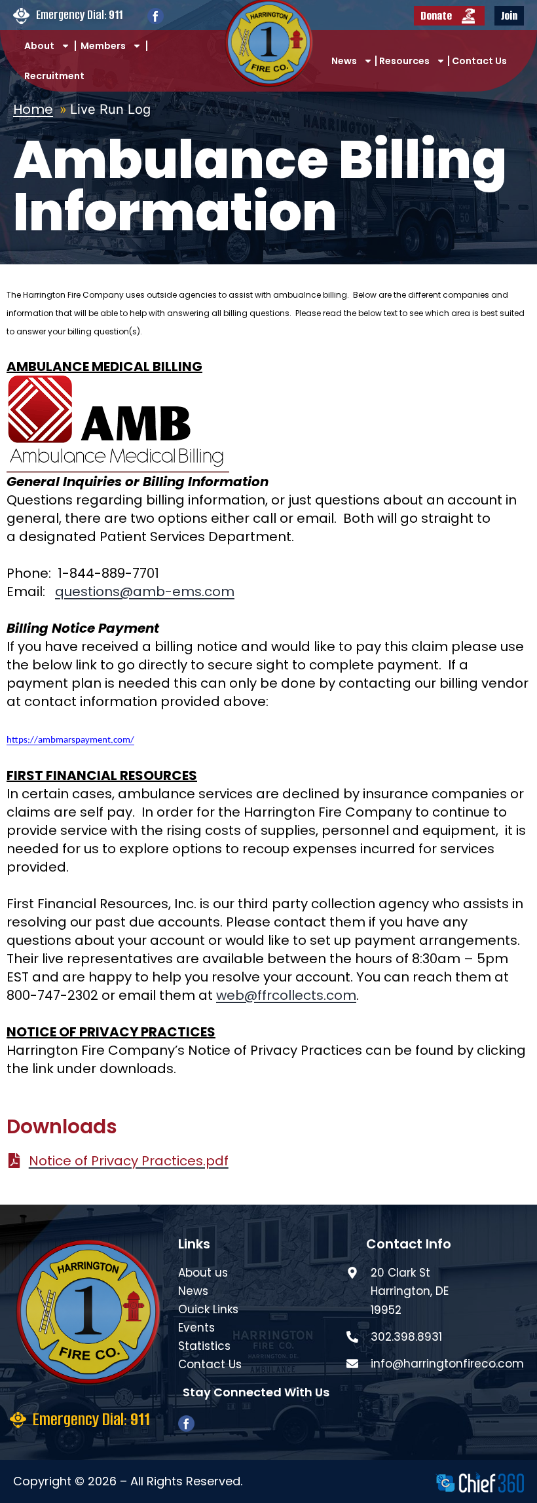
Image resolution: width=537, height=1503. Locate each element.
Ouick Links (208, 1309)
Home (33, 109)
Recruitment (54, 75)
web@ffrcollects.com (286, 995)
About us (203, 1273)
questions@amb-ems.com (144, 591)
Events (196, 1327)
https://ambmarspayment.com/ (70, 740)
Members (103, 45)
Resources (404, 60)
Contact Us (479, 60)
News (344, 60)
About (39, 45)
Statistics (204, 1346)
